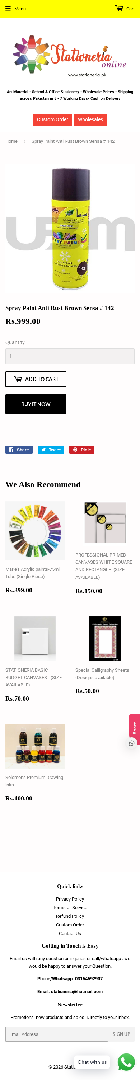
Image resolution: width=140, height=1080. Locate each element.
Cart (130, 8)
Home (11, 141)
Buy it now (36, 404)
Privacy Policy (70, 899)
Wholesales (90, 119)
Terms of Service (70, 907)
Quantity (15, 342)
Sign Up (121, 1034)
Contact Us (70, 933)
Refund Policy (70, 916)
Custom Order (52, 119)
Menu (20, 8)
